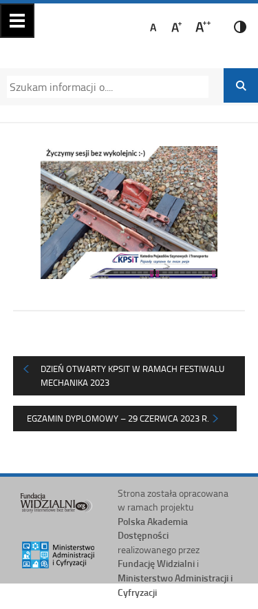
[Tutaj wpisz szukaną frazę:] (103, 86)
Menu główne (17, 20)
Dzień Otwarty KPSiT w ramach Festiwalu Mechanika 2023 (132, 375)
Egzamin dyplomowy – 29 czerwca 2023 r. (118, 418)
